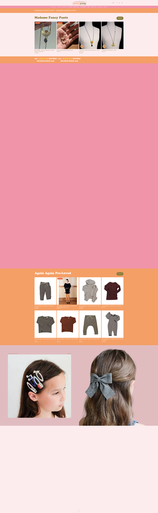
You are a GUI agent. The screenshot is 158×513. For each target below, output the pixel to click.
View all (120, 18)
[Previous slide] (81, 35)
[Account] (119, 2)
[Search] (116, 2)
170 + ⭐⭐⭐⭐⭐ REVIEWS (43, 59)
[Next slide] (99, 35)
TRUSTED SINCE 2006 (43, 61)
